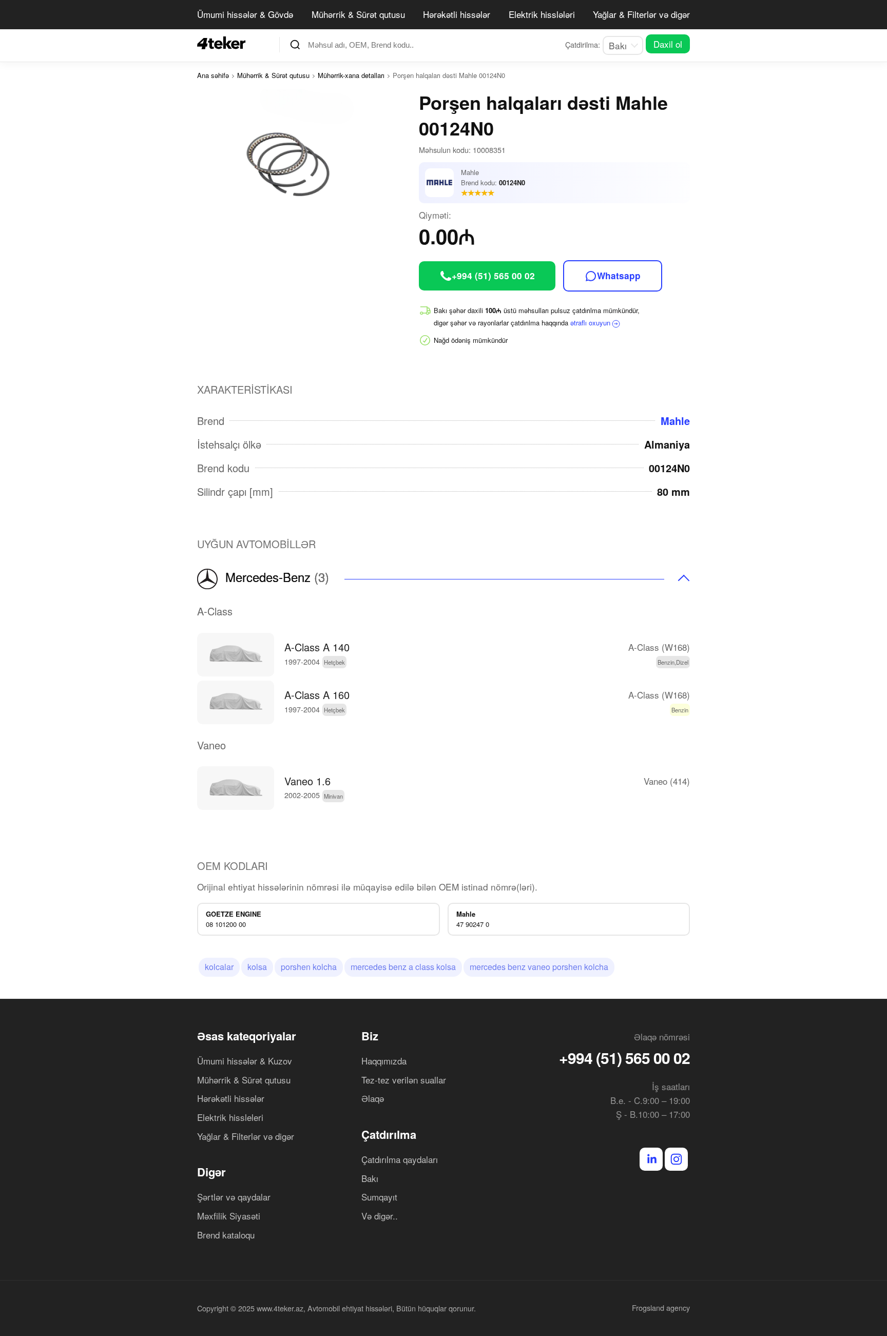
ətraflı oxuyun (590, 322)
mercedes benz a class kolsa (403, 967)
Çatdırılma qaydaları (399, 1159)
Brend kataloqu (226, 1234)
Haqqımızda (384, 1060)
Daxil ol (667, 43)
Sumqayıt (379, 1196)
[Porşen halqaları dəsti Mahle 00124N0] (308, 157)
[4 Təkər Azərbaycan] (224, 42)
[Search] (295, 44)
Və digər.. (379, 1215)
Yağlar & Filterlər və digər (641, 14)
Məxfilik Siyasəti (228, 1215)
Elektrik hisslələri (542, 14)
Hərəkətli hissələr (456, 14)
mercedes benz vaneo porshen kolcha (539, 967)
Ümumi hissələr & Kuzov (244, 1060)
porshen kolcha (309, 967)
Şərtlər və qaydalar (234, 1196)
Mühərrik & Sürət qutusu (358, 14)
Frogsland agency (661, 1307)
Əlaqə (372, 1098)
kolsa (257, 967)
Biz (369, 1035)
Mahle (675, 420)
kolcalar (219, 967)
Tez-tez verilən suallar (403, 1079)
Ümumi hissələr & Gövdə (245, 14)
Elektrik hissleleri (230, 1117)
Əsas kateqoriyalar (246, 1035)
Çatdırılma (388, 1134)
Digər (211, 1171)
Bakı (369, 1178)
